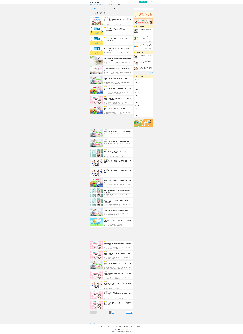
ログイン (134, 1)
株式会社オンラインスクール (116, 331)
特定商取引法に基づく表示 (123, 326)
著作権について (132, 326)
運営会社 (102, 326)
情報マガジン (118, 1)
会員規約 (115, 326)
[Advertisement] (111, 122)
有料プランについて (126, 1)
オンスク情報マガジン (95, 8)
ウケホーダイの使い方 (105, 1)
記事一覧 (151, 72)
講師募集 (138, 326)
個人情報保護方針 (109, 326)
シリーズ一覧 (112, 8)
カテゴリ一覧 (104, 8)
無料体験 (143, 1)
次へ (129, 312)
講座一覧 (113, 1)
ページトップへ (240, 331)
